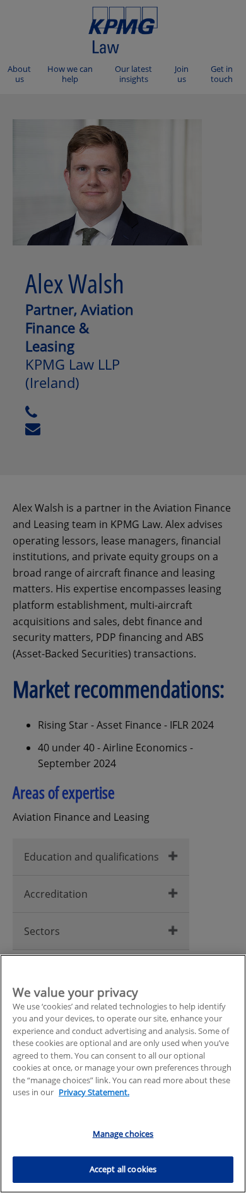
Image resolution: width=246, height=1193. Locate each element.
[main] (123, 1074)
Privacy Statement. (94, 1092)
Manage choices (123, 1133)
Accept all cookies (123, 1169)
